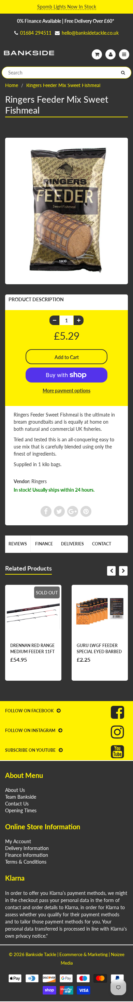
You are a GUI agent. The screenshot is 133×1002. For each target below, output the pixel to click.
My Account (18, 841)
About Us (15, 790)
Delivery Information (27, 848)
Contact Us (17, 803)
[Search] (123, 72)
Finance (44, 543)
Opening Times (20, 810)
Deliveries (72, 543)
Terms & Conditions (25, 862)
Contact (101, 543)
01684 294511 (35, 33)
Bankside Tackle (41, 954)
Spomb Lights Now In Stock (66, 7)
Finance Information (26, 855)
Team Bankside (20, 797)
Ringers (39, 481)
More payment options (66, 390)
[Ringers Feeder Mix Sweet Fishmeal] (66, 210)
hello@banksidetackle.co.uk (90, 33)
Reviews (18, 543)
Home (11, 85)
